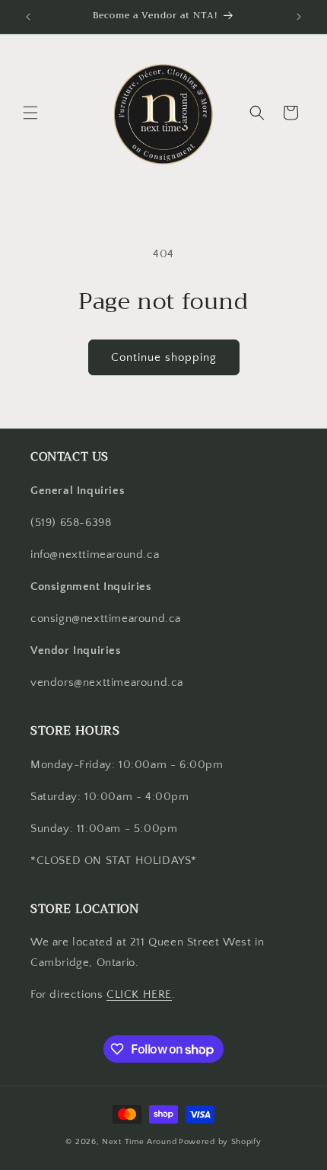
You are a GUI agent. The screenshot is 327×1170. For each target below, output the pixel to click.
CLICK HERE (139, 994)
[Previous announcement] (28, 16)
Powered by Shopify (220, 1141)
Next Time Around (139, 1141)
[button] (30, 112)
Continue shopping (164, 357)
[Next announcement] (299, 16)
